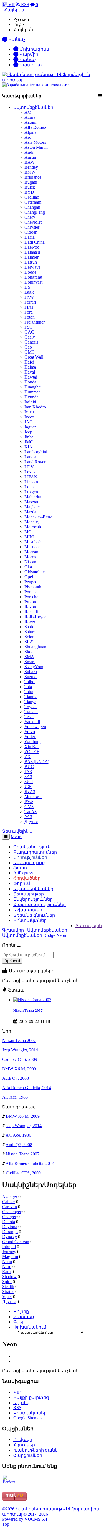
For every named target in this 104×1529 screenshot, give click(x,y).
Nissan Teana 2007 (28, 1010)
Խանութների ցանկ (35, 1450)
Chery (29, 217)
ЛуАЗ (29, 791)
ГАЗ (28, 771)
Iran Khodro (35, 407)
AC (27, 112)
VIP (11, 4)
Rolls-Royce (35, 616)
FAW (29, 297)
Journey (9, 1251)
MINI (29, 536)
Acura (29, 117)
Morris (30, 556)
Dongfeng (33, 277)
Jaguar (30, 427)
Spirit (7, 1281)
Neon (61, 935)
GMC (29, 352)
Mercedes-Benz (38, 516)
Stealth (8, 1286)
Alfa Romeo (35, 127)
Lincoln (31, 482)
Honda (30, 382)
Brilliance (32, 177)
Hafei (29, 362)
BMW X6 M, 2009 (19, 1068)
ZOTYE (31, 751)
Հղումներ (24, 1444)
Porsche (31, 596)
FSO (28, 327)
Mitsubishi (33, 541)
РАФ (28, 801)
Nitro (6, 1266)
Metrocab (32, 526)
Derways (32, 267)
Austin (30, 157)
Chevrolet (33, 222)
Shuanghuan (35, 646)
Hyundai (32, 397)
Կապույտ (30, 64)
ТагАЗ (30, 811)
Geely (29, 337)
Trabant (31, 711)
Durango (10, 1231)
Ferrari (30, 302)
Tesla (29, 716)
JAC (28, 422)
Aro (27, 137)
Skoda (29, 651)
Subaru (30, 671)
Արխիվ (21, 1402)
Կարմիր (28, 54)
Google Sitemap (27, 1418)
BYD (29, 192)
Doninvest (33, 282)
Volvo (29, 731)
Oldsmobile (34, 571)
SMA (29, 656)
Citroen (30, 232)
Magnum (10, 1256)
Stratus (8, 1291)
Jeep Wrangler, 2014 (20, 1050)
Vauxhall (32, 721)
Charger (9, 1216)
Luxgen (31, 492)
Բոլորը (21, 1311)
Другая (31, 821)
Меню (16, 836)
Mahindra (32, 496)
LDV (29, 467)
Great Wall (33, 357)
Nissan (30, 561)
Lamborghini (35, 452)
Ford (28, 312)
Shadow (9, 1276)
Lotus (29, 487)
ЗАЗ (28, 776)
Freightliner (34, 322)
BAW (29, 162)
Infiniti (30, 402)
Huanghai (33, 387)
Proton (30, 601)
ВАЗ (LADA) (36, 761)
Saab (28, 626)
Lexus (29, 472)
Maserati (31, 501)
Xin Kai (31, 746)
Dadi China (34, 242)
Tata (28, 686)
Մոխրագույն (33, 49)
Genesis (31, 342)
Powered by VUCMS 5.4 (24, 1519)
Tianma (30, 696)
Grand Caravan (15, 1241)
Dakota (8, 1221)
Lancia (30, 457)
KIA (28, 447)
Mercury (31, 521)
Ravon (30, 606)
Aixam (30, 122)
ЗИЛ (28, 781)
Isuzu (29, 412)
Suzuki (30, 676)
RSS (24, 4)
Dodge (30, 272)
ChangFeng (34, 212)
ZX (27, 756)
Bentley (31, 167)
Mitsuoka (32, 546)
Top (5, 1524)
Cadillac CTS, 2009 (19, 1059)
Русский (21, 19)
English (20, 24)
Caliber (8, 1201)
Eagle (29, 292)
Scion (29, 636)
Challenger (11, 1211)
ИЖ (28, 786)
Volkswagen (35, 726)
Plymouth (32, 586)
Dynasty (9, 1236)
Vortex (30, 736)
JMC (28, 442)
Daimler (31, 257)
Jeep (28, 432)
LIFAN (30, 477)
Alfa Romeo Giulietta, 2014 (26, 1087)
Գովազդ (22, 1439)
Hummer (32, 392)
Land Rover (34, 462)
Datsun (30, 262)
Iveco (29, 417)
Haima (30, 367)
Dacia (29, 237)
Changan (32, 207)
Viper (7, 1296)
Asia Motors (35, 142)
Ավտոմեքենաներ (33, 107)
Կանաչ (27, 59)
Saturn (30, 631)
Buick (29, 187)
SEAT (29, 641)
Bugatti (30, 182)
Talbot (29, 681)
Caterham (32, 202)
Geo (28, 347)
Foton (29, 317)
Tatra (28, 691)
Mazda (30, 511)
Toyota (30, 706)
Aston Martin (36, 147)
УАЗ (28, 816)
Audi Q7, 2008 (15, 1078)
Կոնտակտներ (30, 920)
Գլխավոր (13, 930)
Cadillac (31, 197)
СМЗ (29, 806)
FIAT (29, 307)
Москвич (33, 796)
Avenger (9, 1196)
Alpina (30, 132)
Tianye (30, 701)
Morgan (31, 551)
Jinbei (29, 437)
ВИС (29, 766)
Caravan (9, 1206)
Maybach (32, 506)
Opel (28, 576)
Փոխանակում (29, 1327)
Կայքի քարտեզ (31, 1397)
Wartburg (32, 741)
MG (28, 531)
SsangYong (34, 666)
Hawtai (30, 377)
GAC (29, 332)
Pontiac (30, 591)
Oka (28, 566)
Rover (29, 621)
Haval (29, 372)
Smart (29, 661)
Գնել (18, 1321)
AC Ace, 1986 (15, 1097)
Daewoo (31, 247)
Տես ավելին (88, 925)
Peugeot (31, 581)
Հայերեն (23, 29)
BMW (29, 172)
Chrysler (31, 227)
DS (27, 287)
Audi (28, 152)
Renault (31, 611)
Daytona (9, 1226)
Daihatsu (32, 252)
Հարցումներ (27, 1455)
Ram (6, 1271)
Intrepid (9, 1246)
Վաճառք (23, 1316)
